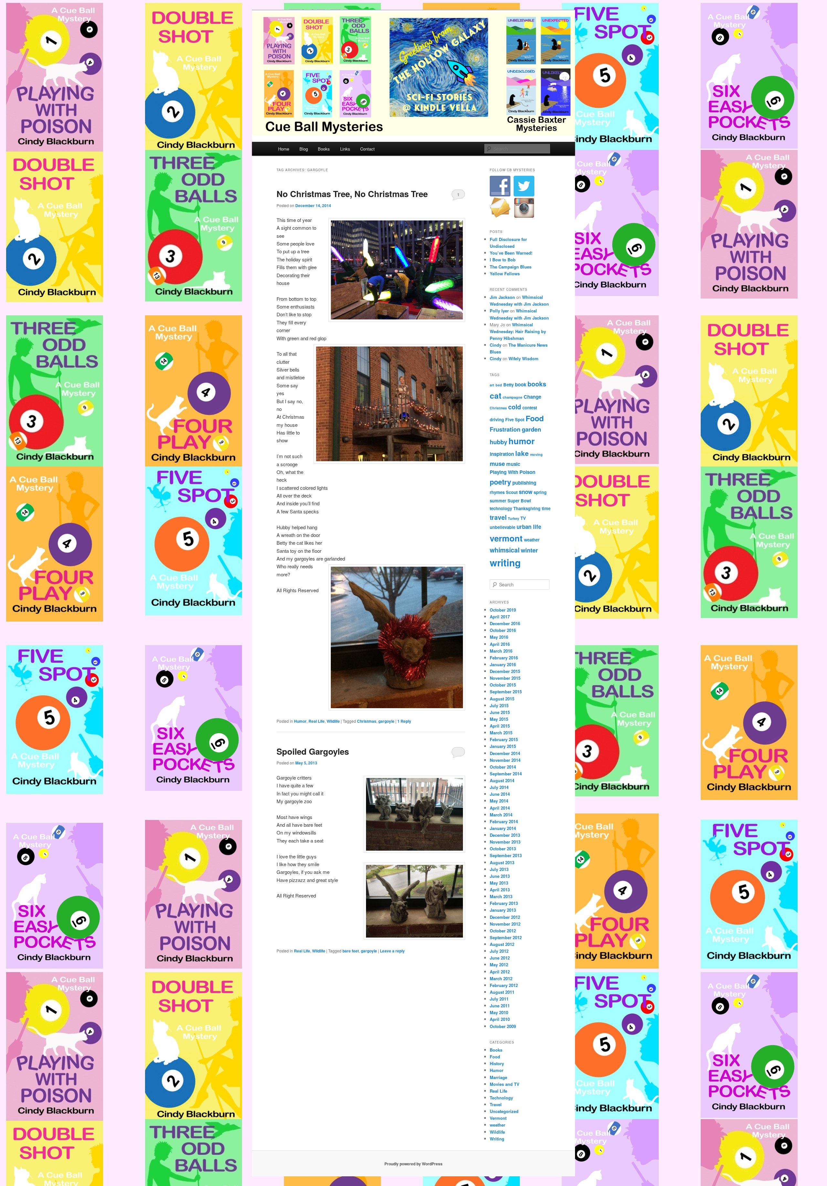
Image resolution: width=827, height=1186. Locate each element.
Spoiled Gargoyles (313, 751)
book (520, 384)
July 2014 (499, 787)
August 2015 (502, 699)
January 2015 (503, 746)
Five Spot (514, 419)
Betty (508, 385)
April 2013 (500, 890)
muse (497, 463)
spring (540, 492)
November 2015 (505, 678)
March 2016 (501, 651)
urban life (529, 526)
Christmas (366, 721)
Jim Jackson (502, 297)
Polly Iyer (499, 311)
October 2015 (503, 685)
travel (498, 517)
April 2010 (500, 1019)
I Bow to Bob (503, 260)
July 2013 (499, 869)
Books (324, 149)
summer (498, 501)
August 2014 (502, 780)
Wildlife (333, 721)
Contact (367, 149)
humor (521, 441)
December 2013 (505, 835)
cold (514, 406)
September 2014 (506, 774)
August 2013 (502, 862)
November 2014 (505, 760)
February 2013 (504, 903)
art (492, 385)
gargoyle (386, 721)
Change (532, 396)
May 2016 (499, 637)
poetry (500, 482)
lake (522, 453)
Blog (303, 149)
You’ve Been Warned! (511, 253)
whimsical (504, 549)
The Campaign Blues (510, 267)
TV (523, 518)
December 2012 (505, 917)
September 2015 (506, 691)
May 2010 (499, 1012)
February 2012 (504, 985)
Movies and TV (504, 1084)
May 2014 (499, 801)
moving (536, 454)
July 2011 (499, 999)
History (497, 1063)
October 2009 (503, 1026)
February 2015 (504, 739)
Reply (404, 721)
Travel (496, 1104)
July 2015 (499, 705)
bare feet (350, 951)
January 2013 (503, 910)
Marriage (498, 1077)
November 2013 (505, 842)
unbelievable (502, 527)
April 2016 (500, 644)
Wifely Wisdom (523, 358)
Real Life (317, 721)
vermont (506, 538)
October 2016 (503, 630)
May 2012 (499, 964)
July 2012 (499, 951)
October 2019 (503, 610)
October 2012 (503, 931)
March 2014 (501, 815)
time (546, 508)
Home (283, 149)
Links (345, 149)
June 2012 (500, 958)
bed (499, 385)
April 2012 (500, 972)
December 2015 (505, 671)
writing (505, 562)
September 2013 (506, 855)
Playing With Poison (512, 472)
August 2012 (502, 944)
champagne (512, 397)
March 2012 (501, 978)
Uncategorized (504, 1111)
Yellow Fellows (505, 273)
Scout (512, 492)
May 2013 (499, 883)
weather (531, 540)
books (537, 383)
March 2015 (501, 732)
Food (535, 418)
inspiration (502, 453)
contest (529, 407)
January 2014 (503, 828)
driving (497, 419)
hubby (498, 441)
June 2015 (500, 712)
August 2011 (502, 992)
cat (495, 395)
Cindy (495, 345)
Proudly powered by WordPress (413, 1164)
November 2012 (505, 924)
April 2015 (500, 726)
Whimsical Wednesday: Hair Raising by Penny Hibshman (518, 331)
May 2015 (499, 719)
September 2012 (506, 937)
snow (525, 492)
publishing (524, 482)
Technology (501, 1098)
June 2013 (500, 876)
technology (501, 508)
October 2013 (503, 848)
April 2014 (500, 808)
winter (529, 550)
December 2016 (505, 623)
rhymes (497, 492)
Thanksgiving (526, 508)
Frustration (505, 429)
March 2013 (501, 896)
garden (531, 429)
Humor (300, 721)
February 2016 (504, 658)
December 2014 (505, 753)
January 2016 (503, 664)
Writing (497, 1139)
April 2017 (500, 617)
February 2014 (504, 821)
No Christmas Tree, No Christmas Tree (352, 194)
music (513, 463)
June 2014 (500, 794)
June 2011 (500, 1005)
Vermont (498, 1118)
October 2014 (503, 767)
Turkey (513, 518)
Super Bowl (519, 501)
